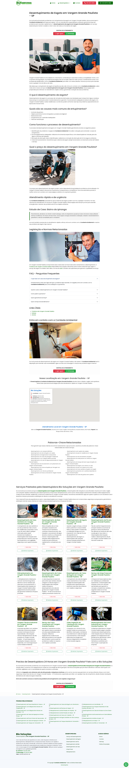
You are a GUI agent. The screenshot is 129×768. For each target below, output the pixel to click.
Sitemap (101, 741)
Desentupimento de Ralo (72, 744)
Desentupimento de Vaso (73, 746)
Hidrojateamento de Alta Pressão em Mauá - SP (62, 713)
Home (53, 3)
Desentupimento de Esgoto (73, 739)
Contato (77, 3)
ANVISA (34, 315)
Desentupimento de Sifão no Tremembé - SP (95, 723)
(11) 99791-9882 (24, 752)
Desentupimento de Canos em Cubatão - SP (62, 715)
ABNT (61, 268)
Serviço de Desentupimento (73, 736)
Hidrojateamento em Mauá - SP (91, 720)
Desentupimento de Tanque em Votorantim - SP (30, 723)
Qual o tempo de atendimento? (40, 302)
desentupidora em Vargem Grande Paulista (52, 491)
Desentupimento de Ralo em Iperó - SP (93, 718)
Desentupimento (26, 694)
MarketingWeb (64, 765)
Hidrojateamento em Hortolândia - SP (93, 704)
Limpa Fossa (69, 749)
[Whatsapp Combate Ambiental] (126, 765)
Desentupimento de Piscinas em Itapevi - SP (62, 708)
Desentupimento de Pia (72, 741)
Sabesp (34, 313)
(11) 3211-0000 (23, 750)
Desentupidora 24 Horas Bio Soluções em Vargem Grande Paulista (89, 666)
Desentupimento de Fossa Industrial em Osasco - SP (31, 704)
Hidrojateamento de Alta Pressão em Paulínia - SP (63, 710)
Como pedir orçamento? (38, 294)
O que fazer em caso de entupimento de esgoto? (45, 279)
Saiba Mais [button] (28, 547)
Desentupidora (64, 3)
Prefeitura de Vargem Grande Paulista (40, 266)
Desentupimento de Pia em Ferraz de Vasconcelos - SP (31, 718)
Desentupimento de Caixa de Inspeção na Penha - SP (31, 720)
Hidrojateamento (70, 751)
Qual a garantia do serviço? (39, 298)
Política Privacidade (104, 744)
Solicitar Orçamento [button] (28, 550)
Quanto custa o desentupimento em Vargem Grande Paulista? (49, 290)
